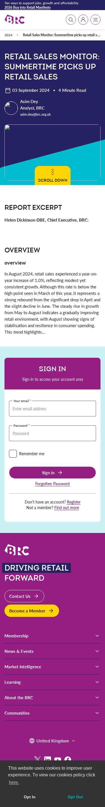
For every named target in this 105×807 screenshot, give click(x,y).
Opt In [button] (30, 797)
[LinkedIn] (47, 759)
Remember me (31, 453)
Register (74, 502)
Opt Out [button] (75, 797)
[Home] (14, 20)
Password (20, 425)
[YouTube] (57, 759)
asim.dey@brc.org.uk (35, 114)
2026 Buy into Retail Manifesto (27, 7)
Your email (21, 400)
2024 (8, 35)
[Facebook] (67, 759)
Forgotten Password (52, 483)
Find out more (66, 507)
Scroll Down (52, 180)
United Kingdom (52, 741)
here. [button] (14, 782)
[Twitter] (37, 759)
